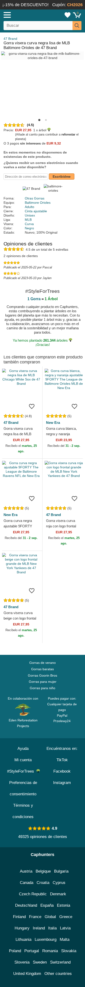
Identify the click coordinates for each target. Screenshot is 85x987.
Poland (15, 951)
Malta (64, 939)
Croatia (43, 882)
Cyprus (59, 882)
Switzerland (60, 962)
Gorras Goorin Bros (42, 675)
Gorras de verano (42, 663)
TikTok (62, 760)
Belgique (43, 871)
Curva (29, 224)
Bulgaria (61, 871)
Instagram (62, 782)
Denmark (58, 894)
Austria (26, 871)
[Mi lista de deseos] (67, 15)
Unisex (30, 215)
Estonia (63, 905)
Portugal (31, 951)
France (35, 917)
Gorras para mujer (42, 682)
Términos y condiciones (23, 811)
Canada (26, 882)
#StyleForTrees (21, 771)
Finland (19, 917)
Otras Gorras (34, 198)
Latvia (65, 928)
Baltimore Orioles (38, 202)
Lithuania (23, 939)
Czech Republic (33, 894)
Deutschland (26, 905)
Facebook (62, 771)
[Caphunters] (25, 14)
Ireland (39, 928)
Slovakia (68, 951)
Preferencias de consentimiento (23, 788)
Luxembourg (45, 939)
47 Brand (10, 39)
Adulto (29, 207)
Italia (52, 928)
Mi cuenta (23, 760)
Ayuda (23, 748)
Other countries (58, 973)
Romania (50, 951)
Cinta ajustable (36, 211)
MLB (28, 220)
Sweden (40, 962)
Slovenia (22, 962)
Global (50, 917)
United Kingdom (27, 973)
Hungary (22, 928)
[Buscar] (76, 25)
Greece (65, 917)
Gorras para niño (42, 688)
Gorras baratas (42, 669)
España (47, 905)
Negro (29, 228)
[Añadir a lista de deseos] (32, 406)
